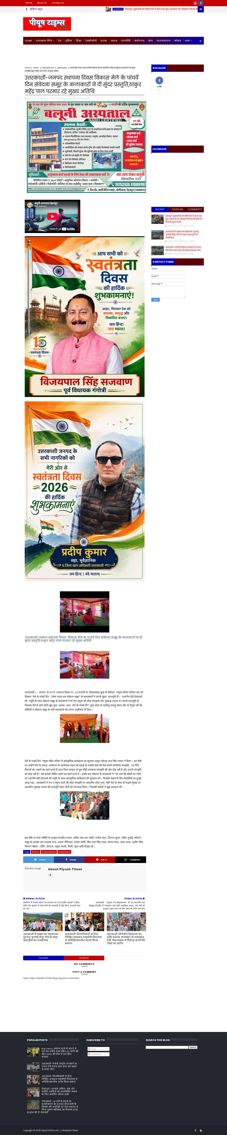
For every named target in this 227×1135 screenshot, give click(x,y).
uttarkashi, (86, 98)
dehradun (77, 9)
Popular (177, 209)
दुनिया (68, 40)
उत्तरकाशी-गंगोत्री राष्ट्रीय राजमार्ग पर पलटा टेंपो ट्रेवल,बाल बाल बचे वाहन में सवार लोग (183, 249)
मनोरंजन (139, 40)
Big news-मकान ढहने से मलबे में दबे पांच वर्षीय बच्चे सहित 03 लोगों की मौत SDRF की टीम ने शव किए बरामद (60, 1053)
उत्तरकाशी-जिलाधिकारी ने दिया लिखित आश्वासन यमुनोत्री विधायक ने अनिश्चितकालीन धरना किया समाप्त (83, 938)
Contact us (58, 2)
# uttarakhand (49, 851)
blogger (43, 958)
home (36, 67)
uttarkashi (62, 67)
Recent (160, 209)
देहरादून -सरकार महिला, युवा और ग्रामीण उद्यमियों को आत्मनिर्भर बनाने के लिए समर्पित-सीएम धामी (59, 1091)
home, (64, 98)
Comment (135, 860)
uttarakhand (48, 67)
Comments (195, 209)
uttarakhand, (74, 98)
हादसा (104, 40)
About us (42, 2)
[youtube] (195, 3)
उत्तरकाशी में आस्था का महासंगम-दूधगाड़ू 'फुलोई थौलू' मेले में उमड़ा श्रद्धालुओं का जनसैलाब (41, 937)
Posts (93, 1048)
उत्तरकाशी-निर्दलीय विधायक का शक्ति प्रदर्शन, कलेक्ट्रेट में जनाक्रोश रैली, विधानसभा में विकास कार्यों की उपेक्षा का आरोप (126, 938)
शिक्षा (79, 40)
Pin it (104, 860)
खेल (150, 40)
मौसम (177, 40)
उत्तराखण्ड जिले (44, 40)
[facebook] (200, 3)
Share (73, 860)
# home (35, 851)
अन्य (187, 40)
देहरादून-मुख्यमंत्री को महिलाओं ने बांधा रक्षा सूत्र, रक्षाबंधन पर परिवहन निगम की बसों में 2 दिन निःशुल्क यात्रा (134, 9)
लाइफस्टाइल (164, 40)
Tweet (42, 860)
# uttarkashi (64, 851)
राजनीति (126, 40)
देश (60, 40)
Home (29, 2)
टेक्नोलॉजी (91, 40)
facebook (84, 958)
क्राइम (114, 40)
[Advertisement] (147, 24)
